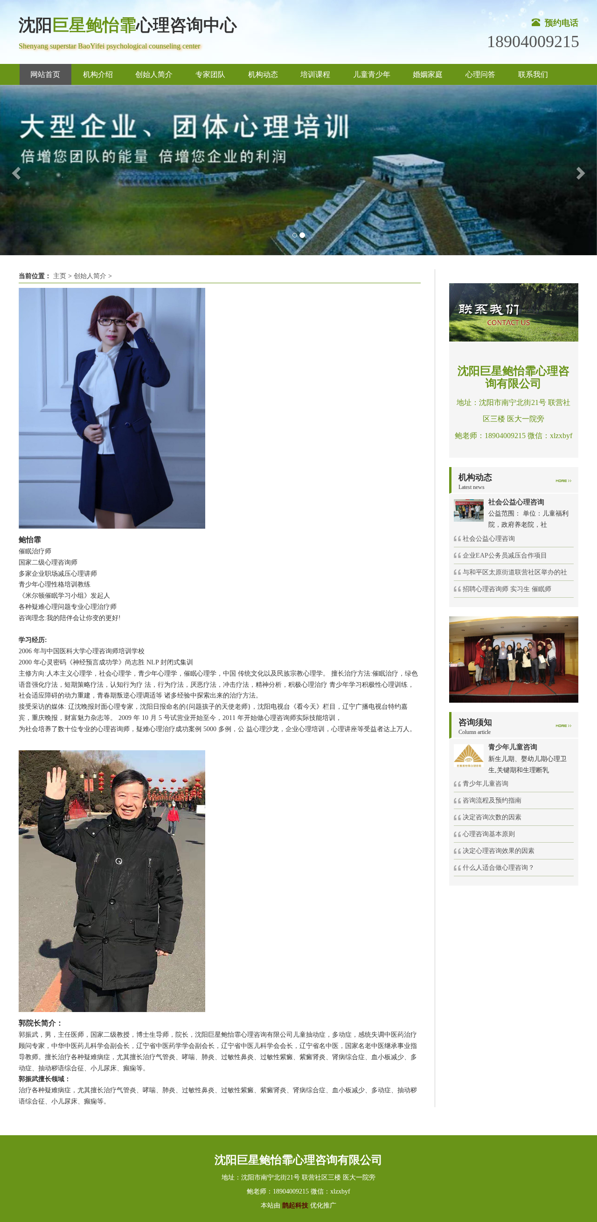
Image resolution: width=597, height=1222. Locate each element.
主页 (59, 275)
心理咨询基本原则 (489, 834)
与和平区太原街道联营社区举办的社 (515, 572)
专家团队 (210, 74)
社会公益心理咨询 (489, 538)
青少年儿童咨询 (485, 783)
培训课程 (315, 74)
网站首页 (45, 74)
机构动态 (263, 74)
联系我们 (533, 74)
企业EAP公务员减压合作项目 (505, 555)
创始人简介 (154, 74)
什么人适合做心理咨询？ (499, 867)
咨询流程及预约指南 (492, 800)
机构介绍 (98, 74)
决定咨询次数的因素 (492, 817)
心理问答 (480, 74)
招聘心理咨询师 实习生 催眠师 (507, 589)
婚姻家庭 (428, 74)
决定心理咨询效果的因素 (499, 850)
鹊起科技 (295, 1205)
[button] (15, 170)
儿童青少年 (371, 74)
